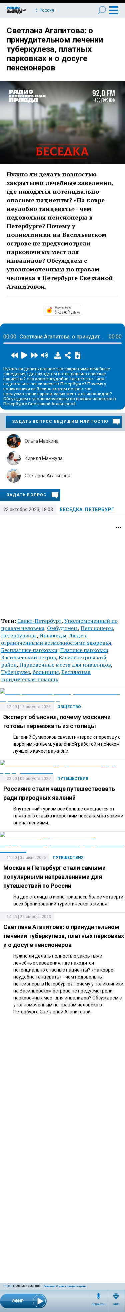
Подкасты (98, 1304)
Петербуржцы (19, 635)
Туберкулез (15, 672)
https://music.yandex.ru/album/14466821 (80, 310)
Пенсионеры (97, 628)
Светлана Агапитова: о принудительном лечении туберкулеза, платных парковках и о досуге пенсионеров (55, 49)
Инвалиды (52, 635)
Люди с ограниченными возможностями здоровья (56, 639)
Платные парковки (84, 650)
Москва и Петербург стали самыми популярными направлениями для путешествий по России (54, 876)
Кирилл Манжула (44, 458)
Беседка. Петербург (87, 509)
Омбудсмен (62, 628)
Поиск (102, 10)
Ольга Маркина (42, 441)
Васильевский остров (28, 657)
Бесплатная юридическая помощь (46, 675)
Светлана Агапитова (47, 475)
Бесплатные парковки (29, 650)
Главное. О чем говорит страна (65, 1286)
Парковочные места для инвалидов (65, 664)
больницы (46, 672)
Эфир (116, 1304)
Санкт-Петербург (39, 620)
